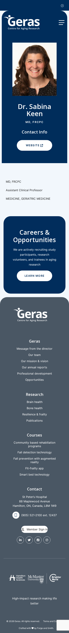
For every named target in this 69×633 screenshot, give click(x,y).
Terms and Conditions (54, 621)
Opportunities (34, 379)
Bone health (34, 408)
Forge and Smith (45, 628)
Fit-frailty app (34, 468)
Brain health (34, 402)
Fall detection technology (35, 452)
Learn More (35, 275)
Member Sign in (37, 529)
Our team (34, 355)
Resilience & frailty (34, 414)
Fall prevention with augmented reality (34, 460)
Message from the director (34, 348)
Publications (34, 420)
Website (33, 145)
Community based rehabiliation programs (34, 444)
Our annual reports (34, 367)
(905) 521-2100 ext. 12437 (39, 515)
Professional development (34, 373)
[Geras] (25, 22)
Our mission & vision (34, 361)
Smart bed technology (34, 474)
